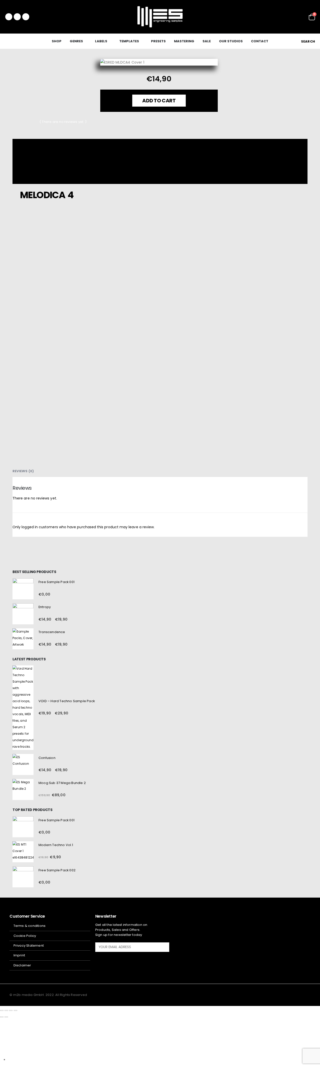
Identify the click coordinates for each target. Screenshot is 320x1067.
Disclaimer (22, 965)
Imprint (19, 955)
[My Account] (301, 17)
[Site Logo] (160, 17)
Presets (158, 41)
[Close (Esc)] (15, 1010)
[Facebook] (8, 16)
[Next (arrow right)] (6, 1016)
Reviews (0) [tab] (23, 471)
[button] (305, 41)
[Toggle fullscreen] (6, 1010)
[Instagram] (25, 16)
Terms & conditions (30, 925)
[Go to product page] (23, 588)
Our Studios (231, 41)
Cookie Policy (25, 935)
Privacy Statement (29, 945)
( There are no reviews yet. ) (63, 121)
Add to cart (159, 100)
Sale (206, 41)
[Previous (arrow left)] (2, 1016)
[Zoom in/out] (2, 1010)
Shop (57, 41)
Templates (129, 41)
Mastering (184, 41)
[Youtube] (17, 16)
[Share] (10, 1010)
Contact (259, 41)
